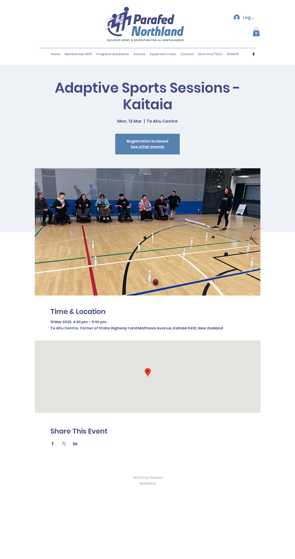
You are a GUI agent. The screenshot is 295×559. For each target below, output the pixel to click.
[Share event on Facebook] (52, 443)
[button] (256, 31)
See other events (147, 146)
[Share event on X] (64, 443)
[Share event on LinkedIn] (75, 443)
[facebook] (253, 54)
